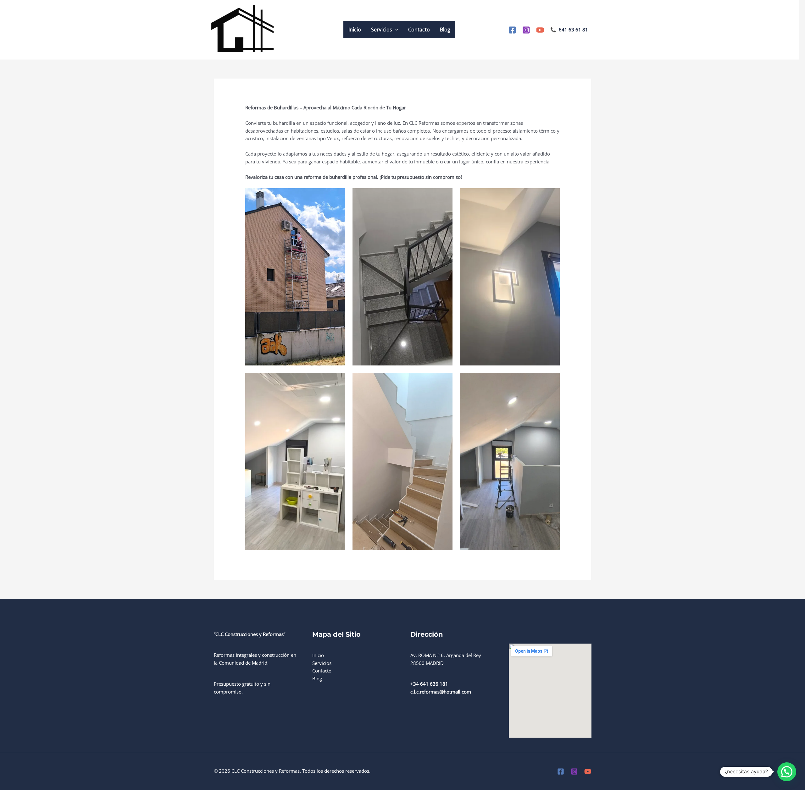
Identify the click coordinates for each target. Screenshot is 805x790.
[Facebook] (512, 30)
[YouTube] (540, 30)
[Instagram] (526, 30)
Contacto (419, 29)
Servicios (381, 29)
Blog (445, 29)
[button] (395, 29)
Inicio (354, 29)
